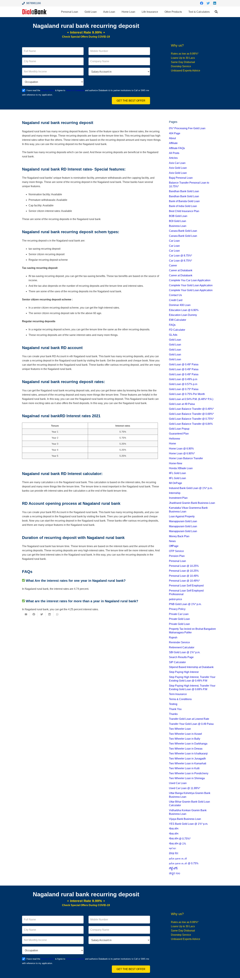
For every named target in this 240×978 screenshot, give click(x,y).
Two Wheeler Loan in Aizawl (185, 733)
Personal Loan (177, 561)
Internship (174, 493)
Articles (173, 158)
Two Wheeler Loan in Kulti (184, 768)
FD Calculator (177, 329)
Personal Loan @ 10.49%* (184, 580)
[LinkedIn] (214, 3)
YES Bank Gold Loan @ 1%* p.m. (188, 823)
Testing (173, 704)
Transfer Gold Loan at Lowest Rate (189, 718)
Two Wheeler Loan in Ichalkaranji (188, 753)
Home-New (175, 463)
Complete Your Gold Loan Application (191, 285)
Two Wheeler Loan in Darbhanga (188, 743)
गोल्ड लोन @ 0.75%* (180, 838)
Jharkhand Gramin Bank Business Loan (192, 503)
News (172, 541)
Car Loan (174, 240)
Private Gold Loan (179, 619)
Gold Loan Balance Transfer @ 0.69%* (191, 414)
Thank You (175, 709)
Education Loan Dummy (183, 315)
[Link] (34, 12)
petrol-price (175, 599)
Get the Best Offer (131, 100)
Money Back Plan (179, 536)
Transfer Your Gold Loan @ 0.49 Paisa (191, 724)
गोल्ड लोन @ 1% (177, 843)
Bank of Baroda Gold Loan (184, 201)
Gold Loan (175, 339)
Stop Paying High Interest (184, 672)
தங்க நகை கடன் (178, 858)
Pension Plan (177, 556)
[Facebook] (201, 3)
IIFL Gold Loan (177, 473)
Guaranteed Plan (179, 433)
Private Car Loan (179, 614)
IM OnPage (175, 483)
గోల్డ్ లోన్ (173, 868)
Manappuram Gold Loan (183, 521)
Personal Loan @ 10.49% (184, 575)
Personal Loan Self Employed (186, 585)
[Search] (216, 11)
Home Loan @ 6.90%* (182, 453)
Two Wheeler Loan (180, 728)
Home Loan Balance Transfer (186, 458)
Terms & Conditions (75, 90)
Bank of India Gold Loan (183, 206)
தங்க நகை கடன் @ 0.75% (183, 863)
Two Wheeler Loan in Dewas (185, 748)
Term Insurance (178, 694)
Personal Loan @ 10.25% (184, 566)
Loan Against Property (182, 516)
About (172, 138)
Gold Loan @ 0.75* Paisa (183, 389)
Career (173, 265)
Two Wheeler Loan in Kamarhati (187, 763)
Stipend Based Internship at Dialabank (191, 667)
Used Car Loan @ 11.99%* (184, 788)
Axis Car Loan (177, 163)
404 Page (174, 133)
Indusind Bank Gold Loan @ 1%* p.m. (191, 488)
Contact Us (175, 295)
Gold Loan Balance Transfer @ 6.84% (191, 423)
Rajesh (173, 637)
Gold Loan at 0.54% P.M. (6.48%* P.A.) (191, 399)
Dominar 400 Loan (180, 305)
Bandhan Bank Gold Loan (184, 191)
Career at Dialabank (180, 270)
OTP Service (176, 551)
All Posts (174, 153)
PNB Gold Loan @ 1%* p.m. (185, 604)
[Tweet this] (42, 614)
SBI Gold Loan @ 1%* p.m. (184, 652)
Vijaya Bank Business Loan (185, 819)
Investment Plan (178, 497)
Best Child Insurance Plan (184, 211)
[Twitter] (208, 3)
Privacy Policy (48, 90)
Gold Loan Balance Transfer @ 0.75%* (191, 418)
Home (172, 443)
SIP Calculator (177, 662)
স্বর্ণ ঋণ (172, 848)
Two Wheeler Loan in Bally (184, 738)
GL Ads (173, 334)
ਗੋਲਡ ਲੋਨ (173, 853)
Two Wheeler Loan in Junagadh (187, 758)
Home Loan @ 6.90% (181, 448)
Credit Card (175, 300)
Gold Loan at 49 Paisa (182, 404)
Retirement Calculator (181, 647)
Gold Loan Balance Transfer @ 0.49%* (191, 408)
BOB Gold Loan (178, 216)
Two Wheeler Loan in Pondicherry (188, 773)
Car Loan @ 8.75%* (180, 255)
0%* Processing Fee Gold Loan (187, 128)
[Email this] (26, 614)
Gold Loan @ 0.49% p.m (183, 379)
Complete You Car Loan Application (189, 280)
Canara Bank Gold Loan (183, 230)
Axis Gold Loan (178, 167)
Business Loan (177, 226)
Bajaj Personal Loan (181, 177)
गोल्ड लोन (173, 828)
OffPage (173, 546)
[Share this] (34, 614)
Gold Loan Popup (179, 428)
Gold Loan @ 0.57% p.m (183, 384)
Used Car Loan (178, 783)
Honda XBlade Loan (181, 468)
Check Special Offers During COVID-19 (86, 36)
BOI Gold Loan (177, 221)
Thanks (173, 714)
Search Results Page (181, 657)
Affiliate (173, 143)
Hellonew (174, 438)
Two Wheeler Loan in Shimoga (187, 778)
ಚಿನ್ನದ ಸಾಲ (174, 873)
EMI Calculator (177, 319)
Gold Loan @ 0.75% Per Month (187, 394)
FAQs (172, 325)
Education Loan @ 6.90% (184, 310)
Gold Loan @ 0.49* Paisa (183, 364)
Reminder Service (179, 642)
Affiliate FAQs (177, 148)
